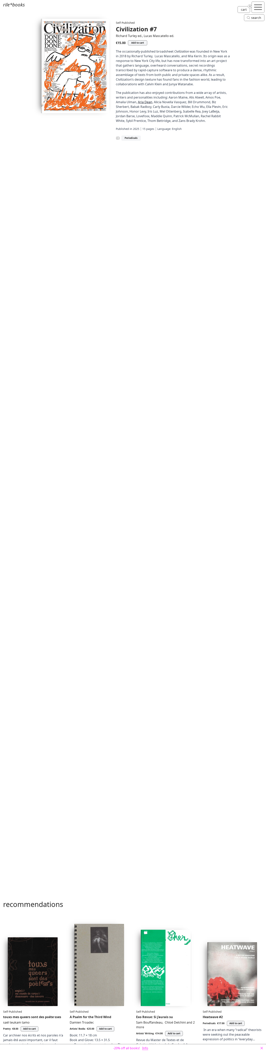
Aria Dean (145, 102)
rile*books (14, 4)
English (177, 129)
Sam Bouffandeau (149, 1022)
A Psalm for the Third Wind (90, 1017)
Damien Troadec (82, 1022)
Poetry (7, 1028)
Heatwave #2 (213, 1017)
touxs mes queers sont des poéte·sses (32, 1017)
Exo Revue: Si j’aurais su (154, 1017)
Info (145, 1048)
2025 (136, 129)
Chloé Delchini (175, 1022)
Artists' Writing (145, 1033)
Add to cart (137, 42)
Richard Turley (126, 36)
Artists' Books (77, 1028)
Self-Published (125, 23)
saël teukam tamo (16, 1022)
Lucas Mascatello (156, 36)
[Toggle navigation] (258, 7)
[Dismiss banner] (262, 1048)
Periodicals (131, 138)
